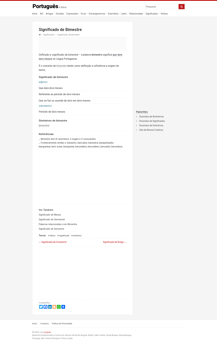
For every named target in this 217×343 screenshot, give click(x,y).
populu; (47, 332)
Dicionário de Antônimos (151, 116)
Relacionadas (136, 13)
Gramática (113, 13)
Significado (64, 236)
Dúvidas (60, 13)
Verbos (164, 13)
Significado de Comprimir (53, 242)
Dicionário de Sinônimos (151, 125)
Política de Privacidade (62, 324)
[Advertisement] (82, 43)
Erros (83, 13)
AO (41, 13)
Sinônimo (77, 236)
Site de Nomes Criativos (151, 130)
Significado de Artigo (114, 242)
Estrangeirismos (97, 13)
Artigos (49, 13)
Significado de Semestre (51, 228)
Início (34, 13)
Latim (124, 13)
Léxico (52, 236)
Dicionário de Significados (152, 121)
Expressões (72, 13)
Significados (152, 13)
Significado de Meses (50, 214)
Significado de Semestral (52, 219)
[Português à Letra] (51, 5)
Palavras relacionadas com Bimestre (58, 224)
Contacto (44, 324)
